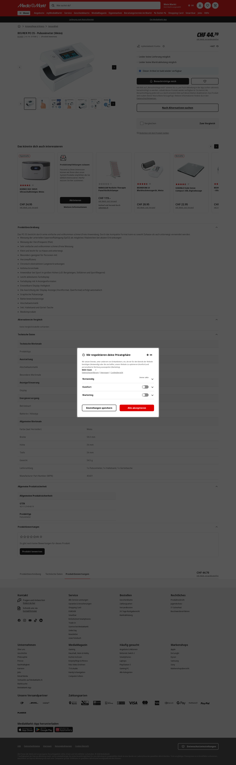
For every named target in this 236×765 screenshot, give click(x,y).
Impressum (104, 372)
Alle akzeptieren (137, 407)
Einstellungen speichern (99, 407)
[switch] (145, 387)
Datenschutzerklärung (90, 372)
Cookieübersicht (117, 372)
